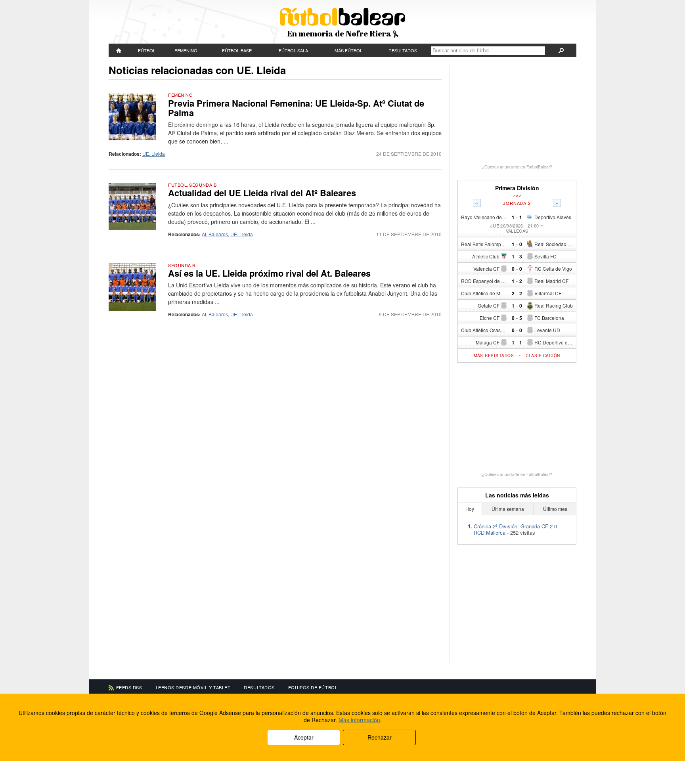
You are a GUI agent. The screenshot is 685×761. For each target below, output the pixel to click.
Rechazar (379, 737)
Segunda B (202, 185)
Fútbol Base (237, 50)
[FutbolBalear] (119, 50)
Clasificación (543, 355)
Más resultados (494, 355)
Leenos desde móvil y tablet (193, 687)
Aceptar (304, 737)
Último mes (555, 508)
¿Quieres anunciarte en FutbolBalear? (517, 167)
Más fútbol (348, 50)
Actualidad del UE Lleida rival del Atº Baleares (262, 192)
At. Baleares (215, 234)
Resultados (402, 50)
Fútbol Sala (293, 50)
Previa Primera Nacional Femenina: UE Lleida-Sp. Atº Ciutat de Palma (296, 108)
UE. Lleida (153, 153)
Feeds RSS (129, 687)
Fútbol (146, 50)
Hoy (469, 508)
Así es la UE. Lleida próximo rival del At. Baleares (269, 273)
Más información (359, 720)
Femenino (185, 50)
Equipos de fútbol (312, 687)
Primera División (517, 188)
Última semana (508, 508)
